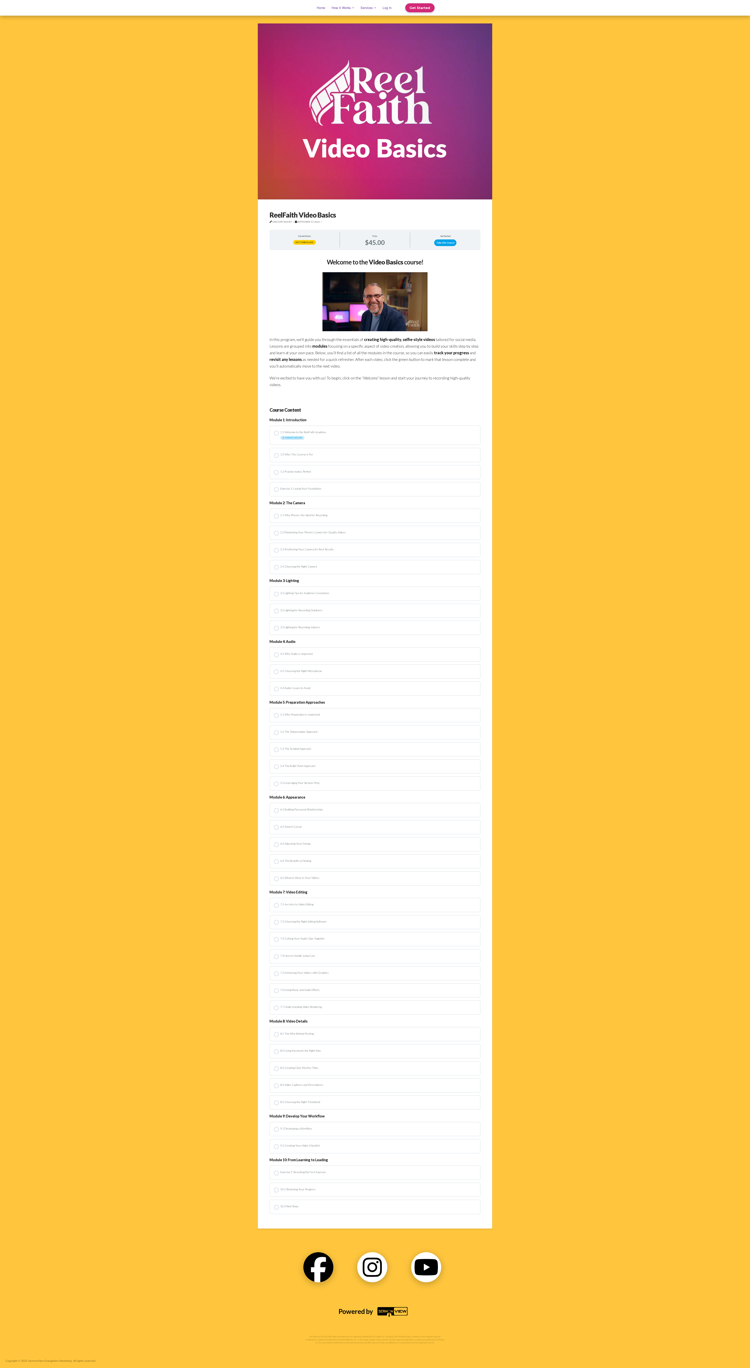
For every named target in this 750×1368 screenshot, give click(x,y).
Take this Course (445, 243)
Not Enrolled (304, 242)
